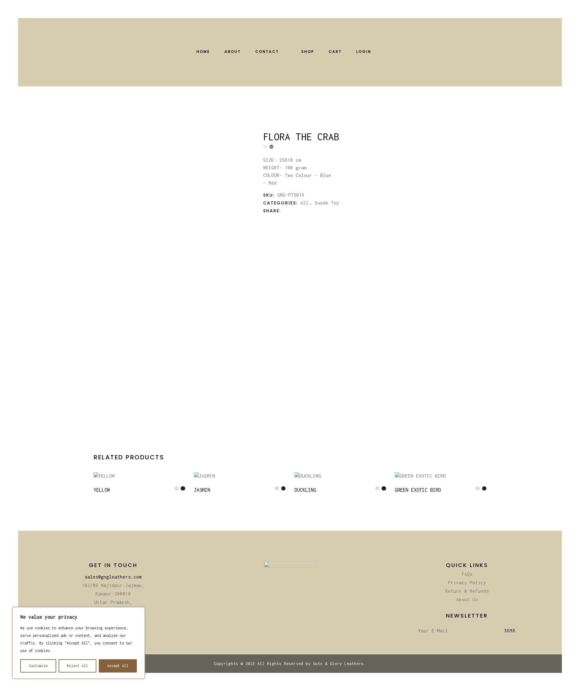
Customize (38, 665)
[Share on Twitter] (291, 210)
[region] (78, 643)
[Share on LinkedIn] (297, 210)
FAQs (467, 574)
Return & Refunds (467, 591)
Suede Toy (327, 202)
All (304, 202)
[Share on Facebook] (285, 210)
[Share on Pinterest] (303, 210)
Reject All (77, 665)
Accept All (117, 665)
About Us (467, 599)
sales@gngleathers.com (113, 576)
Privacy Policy (467, 582)
